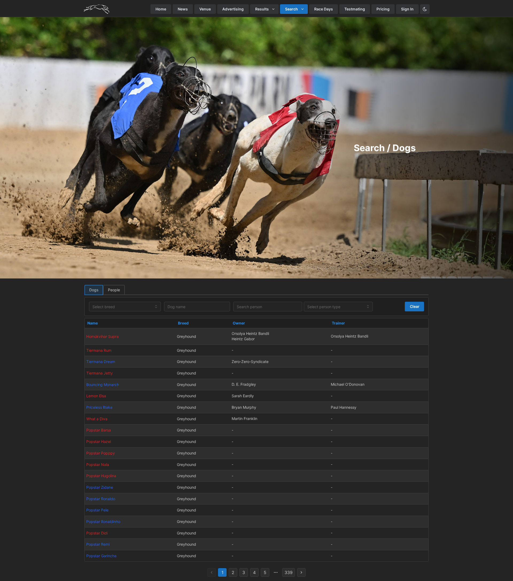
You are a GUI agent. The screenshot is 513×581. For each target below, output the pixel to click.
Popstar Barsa (98, 430)
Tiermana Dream (100, 361)
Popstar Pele (97, 510)
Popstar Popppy (100, 453)
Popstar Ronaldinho (103, 521)
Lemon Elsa (96, 395)
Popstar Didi (97, 533)
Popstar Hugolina (101, 475)
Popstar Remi (98, 544)
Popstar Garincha (101, 555)
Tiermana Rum (98, 350)
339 (289, 572)
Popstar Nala (97, 464)
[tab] (93, 290)
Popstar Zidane (99, 487)
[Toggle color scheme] (425, 9)
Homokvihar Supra (102, 336)
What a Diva (96, 418)
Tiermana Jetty (99, 373)
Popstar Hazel (98, 441)
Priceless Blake (99, 407)
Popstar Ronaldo (100, 498)
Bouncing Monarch (102, 384)
